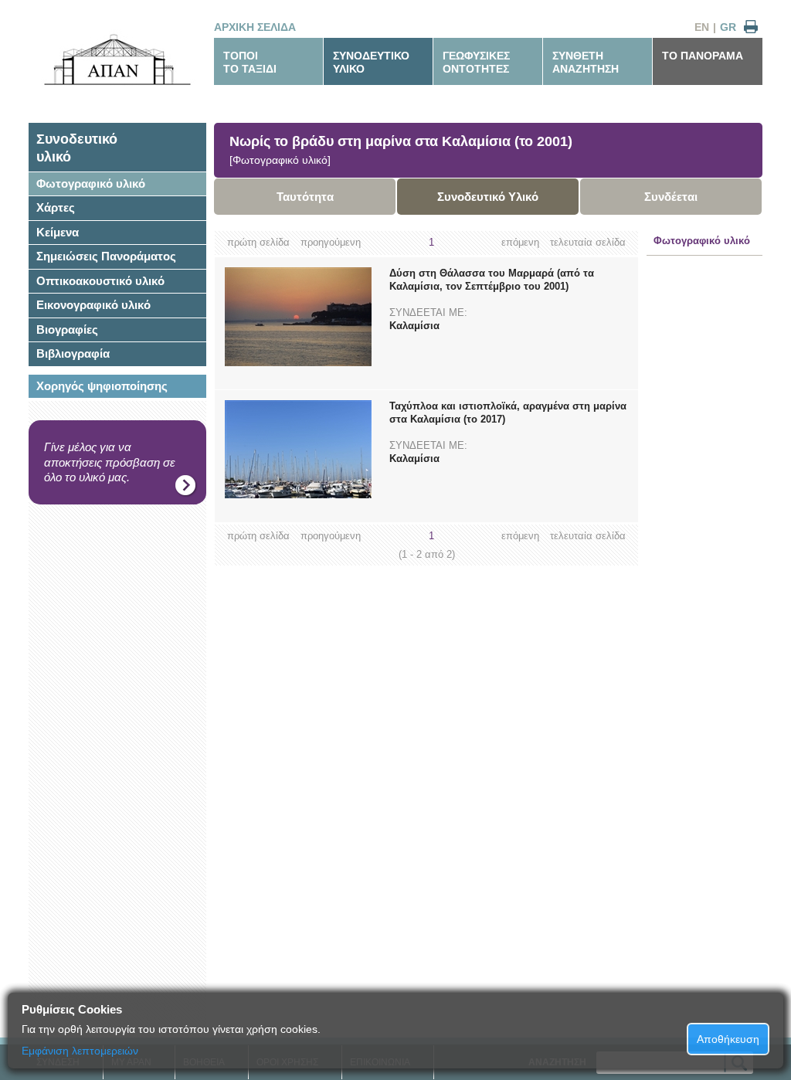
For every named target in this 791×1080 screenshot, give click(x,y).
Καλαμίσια (414, 325)
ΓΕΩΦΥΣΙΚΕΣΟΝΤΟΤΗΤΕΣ (476, 62)
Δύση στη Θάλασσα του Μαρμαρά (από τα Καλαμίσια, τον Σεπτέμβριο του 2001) (491, 279)
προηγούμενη (330, 242)
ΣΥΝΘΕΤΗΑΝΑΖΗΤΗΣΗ (585, 62)
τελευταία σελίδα (588, 242)
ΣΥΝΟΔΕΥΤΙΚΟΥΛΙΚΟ (371, 62)
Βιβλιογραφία (73, 353)
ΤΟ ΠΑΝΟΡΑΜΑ (702, 55)
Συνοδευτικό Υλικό (487, 196)
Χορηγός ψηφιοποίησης (102, 385)
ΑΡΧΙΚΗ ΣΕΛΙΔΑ (255, 27)
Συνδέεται (671, 196)
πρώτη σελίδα (258, 242)
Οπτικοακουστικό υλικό (100, 280)
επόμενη (520, 242)
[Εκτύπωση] (750, 27)
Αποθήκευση (728, 1039)
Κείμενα (57, 232)
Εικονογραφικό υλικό (93, 304)
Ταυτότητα (305, 196)
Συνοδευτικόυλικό (76, 148)
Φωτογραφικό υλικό (90, 183)
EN (701, 27)
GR (728, 27)
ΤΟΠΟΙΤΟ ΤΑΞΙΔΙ (250, 62)
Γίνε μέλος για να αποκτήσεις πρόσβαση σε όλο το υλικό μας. (109, 462)
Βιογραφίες (67, 329)
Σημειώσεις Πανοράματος (106, 256)
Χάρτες (55, 207)
